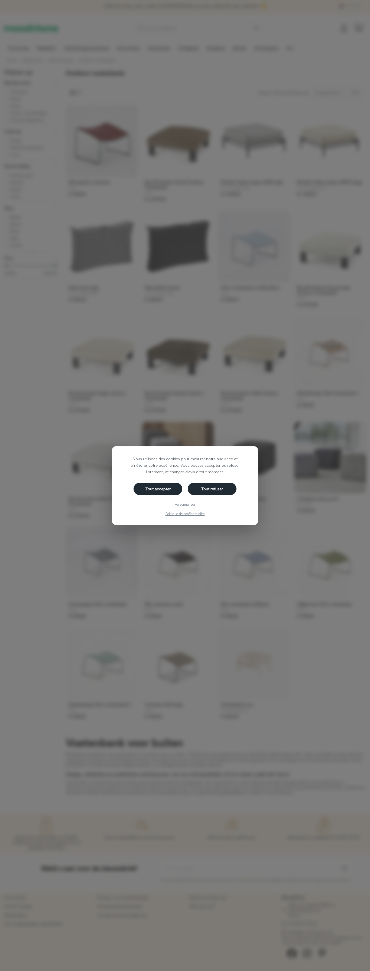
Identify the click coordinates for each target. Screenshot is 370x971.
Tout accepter (158, 488)
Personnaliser (185, 504)
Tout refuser (212, 488)
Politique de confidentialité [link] (185, 514)
